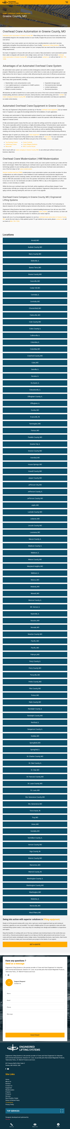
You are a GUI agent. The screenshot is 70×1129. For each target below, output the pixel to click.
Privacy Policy (9, 1104)
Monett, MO (35, 593)
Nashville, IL (35, 614)
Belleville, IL (35, 261)
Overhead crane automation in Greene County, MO (18, 35)
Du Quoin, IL (35, 383)
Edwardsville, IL (35, 390)
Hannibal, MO (35, 458)
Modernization (9, 1090)
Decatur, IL (35, 376)
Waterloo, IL (35, 899)
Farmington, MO (35, 424)
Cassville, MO (35, 281)
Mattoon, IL (35, 573)
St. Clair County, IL (35, 763)
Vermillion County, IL (35, 838)
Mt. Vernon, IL (35, 607)
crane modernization (26, 169)
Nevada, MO (35, 627)
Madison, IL (35, 553)
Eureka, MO (35, 410)
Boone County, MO (35, 274)
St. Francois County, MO (35, 777)
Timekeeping (9, 1102)
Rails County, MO (35, 702)
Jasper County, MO (35, 478)
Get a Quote (35, 944)
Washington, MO (35, 892)
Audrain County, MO (35, 247)
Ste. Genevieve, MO (35, 804)
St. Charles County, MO (35, 756)
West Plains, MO (35, 912)
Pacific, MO (35, 641)
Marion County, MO (35, 559)
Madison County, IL (35, 546)
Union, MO (35, 824)
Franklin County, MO (35, 437)
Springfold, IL (35, 750)
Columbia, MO (35, 349)
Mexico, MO (35, 580)
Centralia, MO (35, 301)
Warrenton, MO (35, 865)
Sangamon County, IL (35, 729)
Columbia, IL (35, 342)
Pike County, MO (35, 688)
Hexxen (7, 1119)
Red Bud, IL (35, 722)
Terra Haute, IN (35, 811)
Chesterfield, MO (35, 308)
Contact (61, 95)
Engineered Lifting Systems (50, 45)
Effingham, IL (35, 403)
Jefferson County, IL (35, 492)
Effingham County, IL (35, 396)
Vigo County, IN (35, 851)
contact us (45, 57)
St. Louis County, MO (35, 783)
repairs (45, 211)
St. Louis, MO (35, 790)
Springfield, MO (35, 743)
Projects (8, 1092)
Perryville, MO (35, 675)
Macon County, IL (35, 539)
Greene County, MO (35, 451)
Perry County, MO (35, 668)
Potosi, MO (35, 695)
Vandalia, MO (35, 831)
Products (8, 1094)
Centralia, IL (35, 295)
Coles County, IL (35, 329)
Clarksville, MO (35, 315)
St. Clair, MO (35, 770)
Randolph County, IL (35, 709)
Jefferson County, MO (35, 498)
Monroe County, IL (35, 600)
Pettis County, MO (35, 682)
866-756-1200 (14, 221)
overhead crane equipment (50, 110)
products (49, 139)
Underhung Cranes (11, 144)
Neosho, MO (35, 621)
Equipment (8, 1088)
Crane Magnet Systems (30, 144)
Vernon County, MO (35, 845)
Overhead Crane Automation (19, 13)
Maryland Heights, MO (35, 566)
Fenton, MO (35, 430)
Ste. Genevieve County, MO (35, 797)
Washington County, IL (35, 879)
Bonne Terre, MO (35, 267)
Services (8, 1096)
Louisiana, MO (35, 532)
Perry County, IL (35, 661)
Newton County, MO (35, 634)
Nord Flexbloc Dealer (11, 1098)
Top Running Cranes (11, 142)
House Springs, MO (35, 464)
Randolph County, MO (35, 716)
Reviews (8, 1083)
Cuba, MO (35, 363)
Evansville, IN (35, 417)
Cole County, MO (35, 322)
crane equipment (34, 135)
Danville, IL (35, 369)
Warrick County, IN (35, 872)
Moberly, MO (35, 587)
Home (5, 13)
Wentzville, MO (35, 906)
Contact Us (17, 983)
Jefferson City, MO (35, 485)
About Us (8, 1081)
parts (40, 211)
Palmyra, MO (35, 654)
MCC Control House (29, 146)
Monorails (8, 146)
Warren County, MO (35, 858)
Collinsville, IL (35, 335)
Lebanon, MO (35, 519)
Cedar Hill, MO (35, 288)
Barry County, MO (35, 254)
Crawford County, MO (35, 356)
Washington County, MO (35, 885)
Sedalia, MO (35, 736)
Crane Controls (27, 142)
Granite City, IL (35, 444)
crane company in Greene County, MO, (14, 97)
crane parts (47, 137)
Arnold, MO (35, 240)
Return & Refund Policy (12, 1100)
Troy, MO (35, 817)
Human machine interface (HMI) (12, 172)
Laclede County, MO (35, 512)
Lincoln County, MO (35, 525)
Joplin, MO (35, 505)
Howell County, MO (35, 471)
